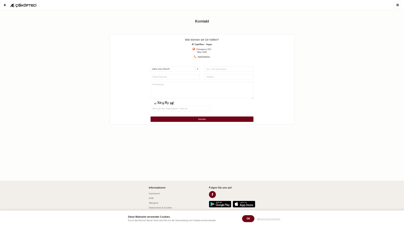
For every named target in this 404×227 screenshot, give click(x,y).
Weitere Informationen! (268, 219)
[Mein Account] (397, 5)
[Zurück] (5, 5)
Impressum (154, 193)
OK (248, 218)
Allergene (153, 203)
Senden (202, 119)
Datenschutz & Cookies (160, 207)
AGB (151, 198)
